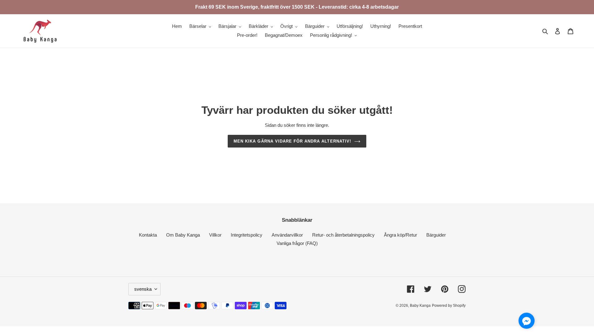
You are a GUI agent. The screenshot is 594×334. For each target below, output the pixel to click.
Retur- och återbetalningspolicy (343, 235)
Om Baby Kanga (183, 235)
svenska (143, 289)
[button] (527, 322)
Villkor (215, 235)
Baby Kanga (420, 305)
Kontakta (148, 235)
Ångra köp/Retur (400, 235)
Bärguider (436, 235)
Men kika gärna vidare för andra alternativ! (292, 141)
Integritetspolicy (246, 235)
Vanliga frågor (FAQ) (297, 243)
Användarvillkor (287, 235)
